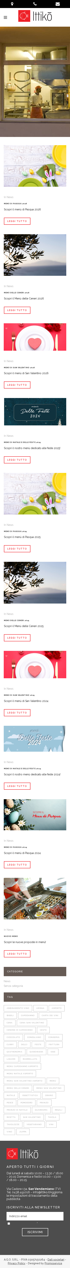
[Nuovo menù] (35, 898)
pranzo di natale (17, 1110)
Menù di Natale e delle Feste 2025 (22, 442)
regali (58, 1110)
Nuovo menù (11, 936)
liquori (11, 1059)
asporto (57, 1008)
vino (9, 1132)
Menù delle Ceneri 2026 (16, 293)
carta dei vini (50, 1015)
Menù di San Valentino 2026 (19, 368)
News (10, 197)
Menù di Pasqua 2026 (15, 204)
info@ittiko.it (41, 1192)
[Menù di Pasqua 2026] (35, 166)
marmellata (30, 1059)
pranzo (44, 1103)
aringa (40, 1008)
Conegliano (34, 1037)
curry (10, 1044)
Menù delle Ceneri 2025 (16, 620)
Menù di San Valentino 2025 (19, 695)
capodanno (28, 1015)
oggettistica (30, 1095)
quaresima (41, 1110)
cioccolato (13, 1037)
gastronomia (14, 1052)
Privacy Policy (16, 1263)
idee (53, 1052)
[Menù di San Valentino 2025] (35, 664)
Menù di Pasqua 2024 (15, 847)
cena (10, 1023)
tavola (52, 1117)
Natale (11, 1095)
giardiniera (36, 1052)
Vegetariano (34, 1124)
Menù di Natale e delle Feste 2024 (22, 769)
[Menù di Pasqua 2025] (35, 493)
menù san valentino (48, 1088)
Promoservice (53, 1263)
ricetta (11, 1117)
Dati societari (56, 1259)
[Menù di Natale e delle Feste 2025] (35, 411)
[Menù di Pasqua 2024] (35, 814)
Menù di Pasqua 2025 (15, 531)
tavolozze (13, 1124)
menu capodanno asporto (22, 1066)
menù (53, 1081)
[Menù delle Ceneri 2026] (35, 255)
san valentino (32, 1117)
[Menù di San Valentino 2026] (35, 337)
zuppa (23, 1132)
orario (49, 1095)
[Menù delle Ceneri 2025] (35, 582)
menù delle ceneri (18, 1088)
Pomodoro (26, 1103)
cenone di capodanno (20, 1030)
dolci (24, 1044)
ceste (43, 1030)
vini (51, 1124)
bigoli (10, 1015)
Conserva (54, 1037)
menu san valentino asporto (24, 1081)
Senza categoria (13, 985)
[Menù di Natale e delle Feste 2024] (35, 739)
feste (38, 1044)
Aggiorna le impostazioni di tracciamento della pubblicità (34, 1195)
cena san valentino (32, 1023)
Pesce (10, 1103)
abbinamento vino (18, 1008)
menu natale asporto (20, 1074)
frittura (54, 1044)
